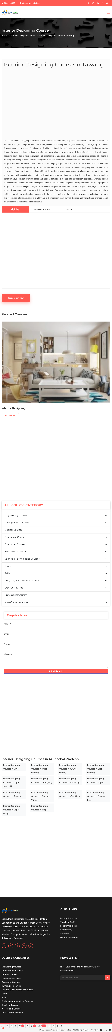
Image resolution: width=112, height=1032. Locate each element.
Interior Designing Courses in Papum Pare (96, 796)
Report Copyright (68, 926)
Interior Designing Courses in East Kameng (95, 769)
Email (6, 634)
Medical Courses (13, 530)
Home (4, 36)
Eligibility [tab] (15, 209)
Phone (7, 644)
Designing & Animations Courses (22, 580)
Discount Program (69, 937)
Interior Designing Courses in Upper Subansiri (11, 782)
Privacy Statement (69, 918)
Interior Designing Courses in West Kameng (39, 769)
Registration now (16, 298)
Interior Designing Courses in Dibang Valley (39, 796)
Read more (10, 415)
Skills (7, 573)
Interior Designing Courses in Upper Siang (11, 810)
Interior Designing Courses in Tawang (12, 794)
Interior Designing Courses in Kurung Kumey (67, 769)
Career (8, 566)
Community (66, 929)
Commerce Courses (15, 537)
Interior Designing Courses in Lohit (11, 767)
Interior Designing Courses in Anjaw (95, 780)
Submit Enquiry (56, 671)
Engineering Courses (16, 515)
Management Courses (17, 522)
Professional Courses (16, 595)
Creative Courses (14, 587)
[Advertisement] (56, 104)
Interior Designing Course (23, 36)
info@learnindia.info (31, 3)
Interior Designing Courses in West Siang (69, 794)
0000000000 (9, 3)
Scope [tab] (70, 209)
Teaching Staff (67, 922)
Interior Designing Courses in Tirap (39, 808)
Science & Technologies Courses (22, 559)
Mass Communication (16, 602)
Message (8, 654)
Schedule (64, 933)
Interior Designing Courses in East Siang (69, 780)
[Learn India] (10, 12)
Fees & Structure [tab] (42, 209)
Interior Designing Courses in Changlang (41, 780)
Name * (7, 623)
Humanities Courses (15, 551)
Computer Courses (15, 544)
